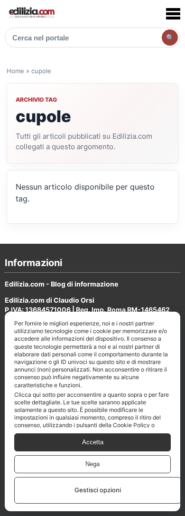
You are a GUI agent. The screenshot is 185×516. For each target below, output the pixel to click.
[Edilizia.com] (31, 13)
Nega (92, 464)
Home (15, 71)
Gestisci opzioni (97, 490)
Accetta (92, 442)
